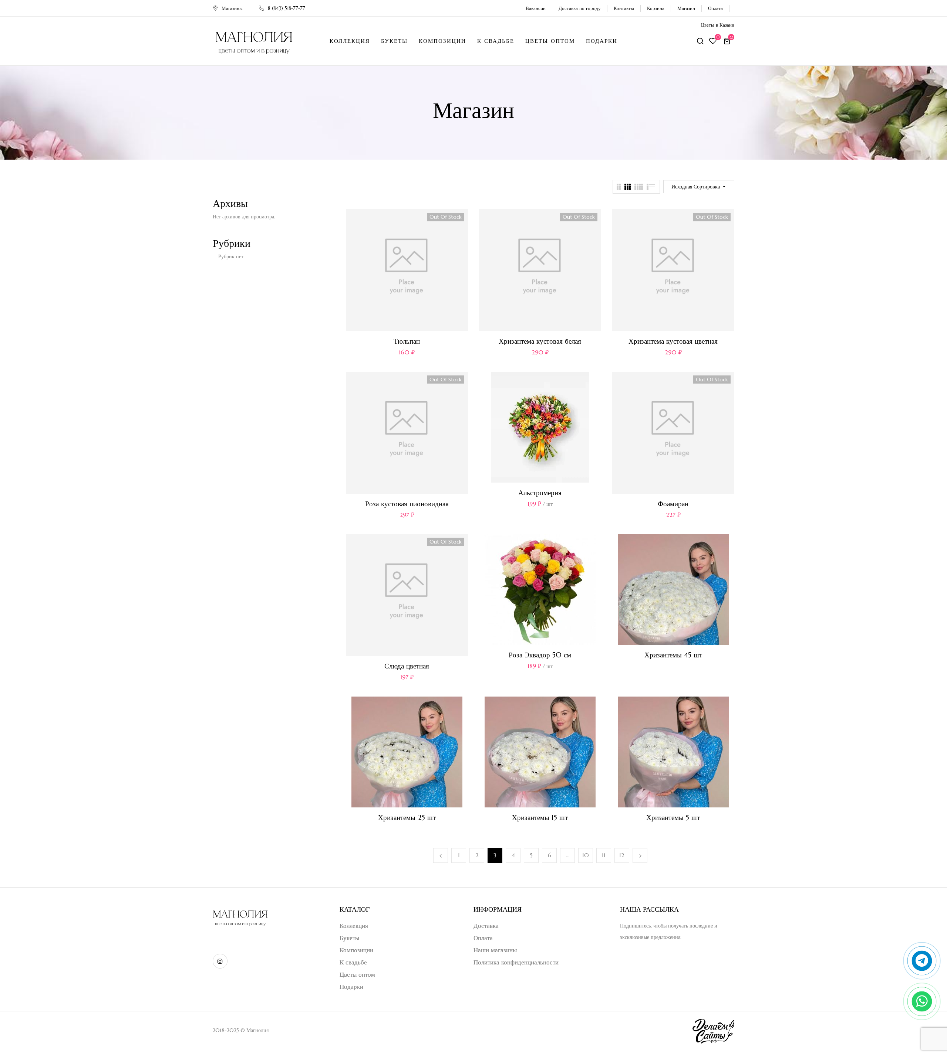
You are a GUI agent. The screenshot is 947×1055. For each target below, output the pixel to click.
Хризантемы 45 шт (673, 654)
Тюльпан (407, 341)
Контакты (624, 8)
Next (640, 855)
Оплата (715, 8)
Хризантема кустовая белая (540, 341)
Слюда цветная (406, 665)
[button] (728, 41)
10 (585, 855)
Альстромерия (540, 492)
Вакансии (536, 8)
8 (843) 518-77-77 (286, 8)
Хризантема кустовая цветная (673, 341)
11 (604, 855)
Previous (440, 855)
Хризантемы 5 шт (673, 817)
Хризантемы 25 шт (407, 817)
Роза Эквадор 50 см (540, 654)
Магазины (232, 8)
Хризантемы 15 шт (540, 817)
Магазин (686, 8)
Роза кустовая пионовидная (407, 503)
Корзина (655, 8)
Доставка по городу (580, 8)
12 (621, 855)
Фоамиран (673, 503)
